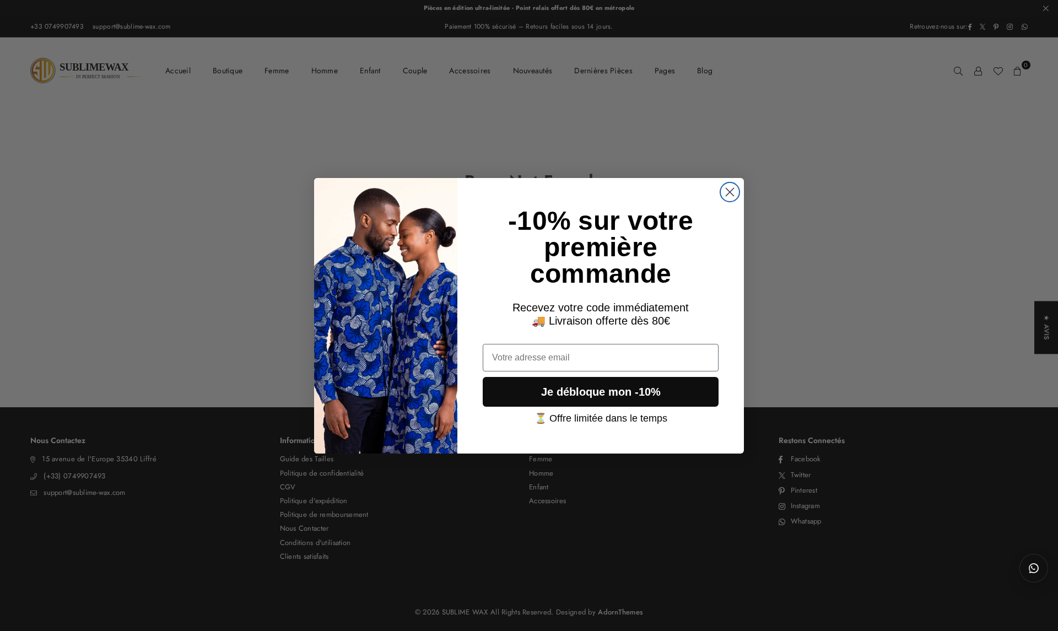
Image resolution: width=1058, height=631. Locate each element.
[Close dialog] (729, 192)
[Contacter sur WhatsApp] (1033, 568)
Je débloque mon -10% (601, 391)
